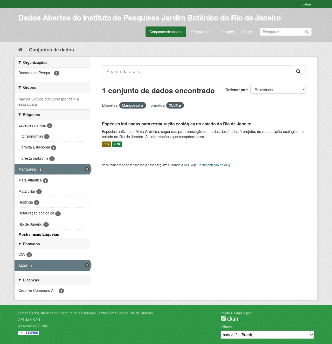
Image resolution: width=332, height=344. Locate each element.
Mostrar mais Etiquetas (38, 234)
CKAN (229, 318)
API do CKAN (29, 319)
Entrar (306, 4)
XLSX (117, 144)
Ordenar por (236, 89)
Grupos (228, 31)
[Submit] (307, 31)
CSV (106, 144)
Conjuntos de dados (165, 31)
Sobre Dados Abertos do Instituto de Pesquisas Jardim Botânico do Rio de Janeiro (85, 312)
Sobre (247, 31)
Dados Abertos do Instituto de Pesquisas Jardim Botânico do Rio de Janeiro (149, 17)
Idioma (226, 326)
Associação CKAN (33, 325)
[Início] (20, 49)
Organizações (202, 31)
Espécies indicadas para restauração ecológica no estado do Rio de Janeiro (177, 124)
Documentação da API (213, 165)
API (186, 165)
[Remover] (142, 105)
